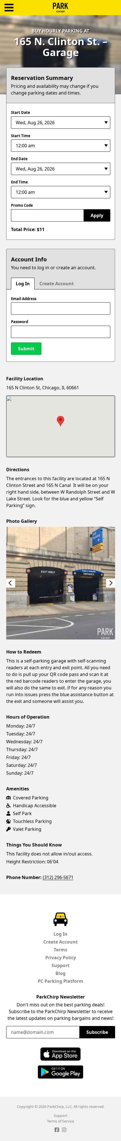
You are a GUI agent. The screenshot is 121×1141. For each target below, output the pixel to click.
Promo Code (22, 205)
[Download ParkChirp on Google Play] (60, 1072)
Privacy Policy (60, 957)
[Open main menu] (9, 7)
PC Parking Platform (60, 981)
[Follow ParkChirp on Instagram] (64, 1130)
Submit (26, 349)
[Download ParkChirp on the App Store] (60, 1054)
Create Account (56, 283)
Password (19, 321)
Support (60, 965)
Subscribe (97, 1032)
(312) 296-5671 (58, 877)
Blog (60, 973)
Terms (60, 950)
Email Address (23, 298)
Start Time (20, 135)
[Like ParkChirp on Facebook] (57, 1130)
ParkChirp (60, 7)
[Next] (110, 583)
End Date (19, 158)
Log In (23, 283)
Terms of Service (60, 1121)
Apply (97, 215)
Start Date (20, 112)
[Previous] (10, 583)
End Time (19, 182)
